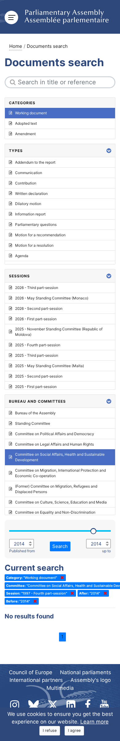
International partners (36, 680)
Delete (61, 578)
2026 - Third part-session (36, 287)
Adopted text (26, 123)
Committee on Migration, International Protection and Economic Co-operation (60, 473)
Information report (30, 214)
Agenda (21, 255)
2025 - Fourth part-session (37, 345)
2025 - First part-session (36, 386)
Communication (28, 172)
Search (60, 546)
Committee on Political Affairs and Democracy (54, 433)
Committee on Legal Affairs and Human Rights (54, 444)
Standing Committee (32, 423)
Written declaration (31, 193)
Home (15, 46)
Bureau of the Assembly (35, 413)
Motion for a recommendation (40, 235)
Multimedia (60, 688)
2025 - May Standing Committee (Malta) (49, 365)
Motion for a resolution (34, 245)
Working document (31, 113)
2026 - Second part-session (38, 308)
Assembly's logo (90, 680)
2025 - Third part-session (36, 355)
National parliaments (85, 672)
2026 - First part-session (36, 319)
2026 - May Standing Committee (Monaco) (51, 298)
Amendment (25, 133)
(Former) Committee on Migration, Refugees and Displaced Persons (56, 489)
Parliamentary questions (36, 224)
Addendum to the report (35, 162)
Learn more (94, 722)
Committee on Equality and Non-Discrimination (55, 512)
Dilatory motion (28, 203)
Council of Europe (30, 672)
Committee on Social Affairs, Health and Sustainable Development (60, 457)
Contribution (25, 183)
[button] (108, 150)
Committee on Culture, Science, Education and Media (61, 502)
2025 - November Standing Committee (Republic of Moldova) (58, 332)
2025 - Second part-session (38, 376)
